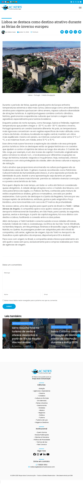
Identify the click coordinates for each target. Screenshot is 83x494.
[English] (3, 2)
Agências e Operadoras (42, 391)
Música (41, 410)
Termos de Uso (42, 442)
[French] (5, 2)
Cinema (42, 393)
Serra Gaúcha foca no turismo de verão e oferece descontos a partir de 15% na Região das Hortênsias (19, 335)
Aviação (42, 388)
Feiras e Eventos (42, 403)
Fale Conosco (42, 444)
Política (42, 415)
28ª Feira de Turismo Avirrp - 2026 (15, 323)
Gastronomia (42, 405)
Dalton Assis (10, 346)
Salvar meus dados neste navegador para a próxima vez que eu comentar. (30, 300)
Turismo (42, 418)
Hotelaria (42, 408)
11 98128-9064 (42, 465)
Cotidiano (41, 396)
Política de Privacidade (42, 440)
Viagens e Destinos (42, 422)
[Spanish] (16, 2)
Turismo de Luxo (42, 420)
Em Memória (41, 401)
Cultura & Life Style (42, 398)
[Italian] (11, 2)
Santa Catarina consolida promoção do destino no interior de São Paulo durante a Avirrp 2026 (60, 337)
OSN (71, 475)
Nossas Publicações (42, 435)
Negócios (42, 413)
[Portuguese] (13, 2)
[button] (62, 32)
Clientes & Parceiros (42, 437)
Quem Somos (42, 432)
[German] (8, 2)
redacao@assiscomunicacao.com (42, 467)
